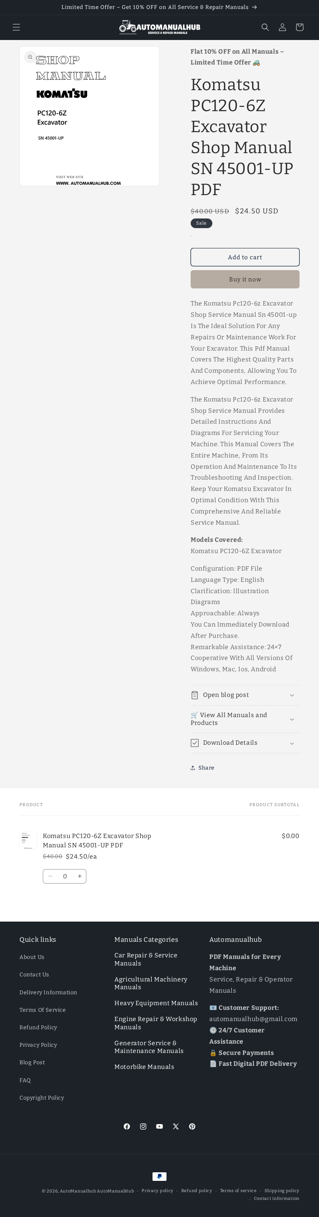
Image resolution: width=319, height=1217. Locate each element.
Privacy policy (158, 1190)
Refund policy (196, 1190)
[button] (16, 27)
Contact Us (34, 974)
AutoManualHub (115, 1191)
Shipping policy (282, 1190)
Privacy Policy (38, 1045)
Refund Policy (38, 1027)
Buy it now (245, 279)
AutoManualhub (78, 1191)
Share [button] (206, 768)
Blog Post (32, 1062)
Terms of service (238, 1190)
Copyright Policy (41, 1098)
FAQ (25, 1080)
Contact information (277, 1198)
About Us (32, 957)
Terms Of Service (42, 1010)
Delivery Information (48, 992)
